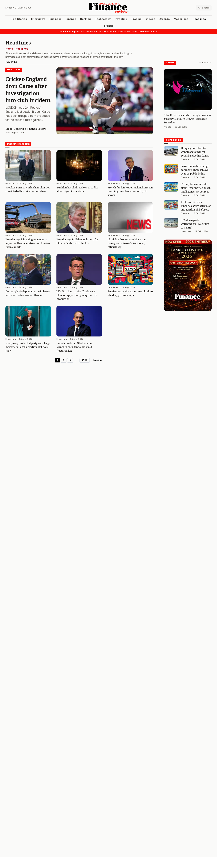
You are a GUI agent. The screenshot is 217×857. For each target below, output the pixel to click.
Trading (136, 19)
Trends (108, 25)
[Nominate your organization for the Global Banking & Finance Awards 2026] (188, 275)
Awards (164, 19)
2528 (84, 360)
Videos (150, 19)
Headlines (199, 19)
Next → (97, 360)
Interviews (38, 19)
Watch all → (205, 62)
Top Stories (19, 19)
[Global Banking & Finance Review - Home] (108, 8)
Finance (71, 19)
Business (56, 19)
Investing (121, 19)
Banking (85, 19)
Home (9, 48)
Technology (103, 19)
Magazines (181, 19)
